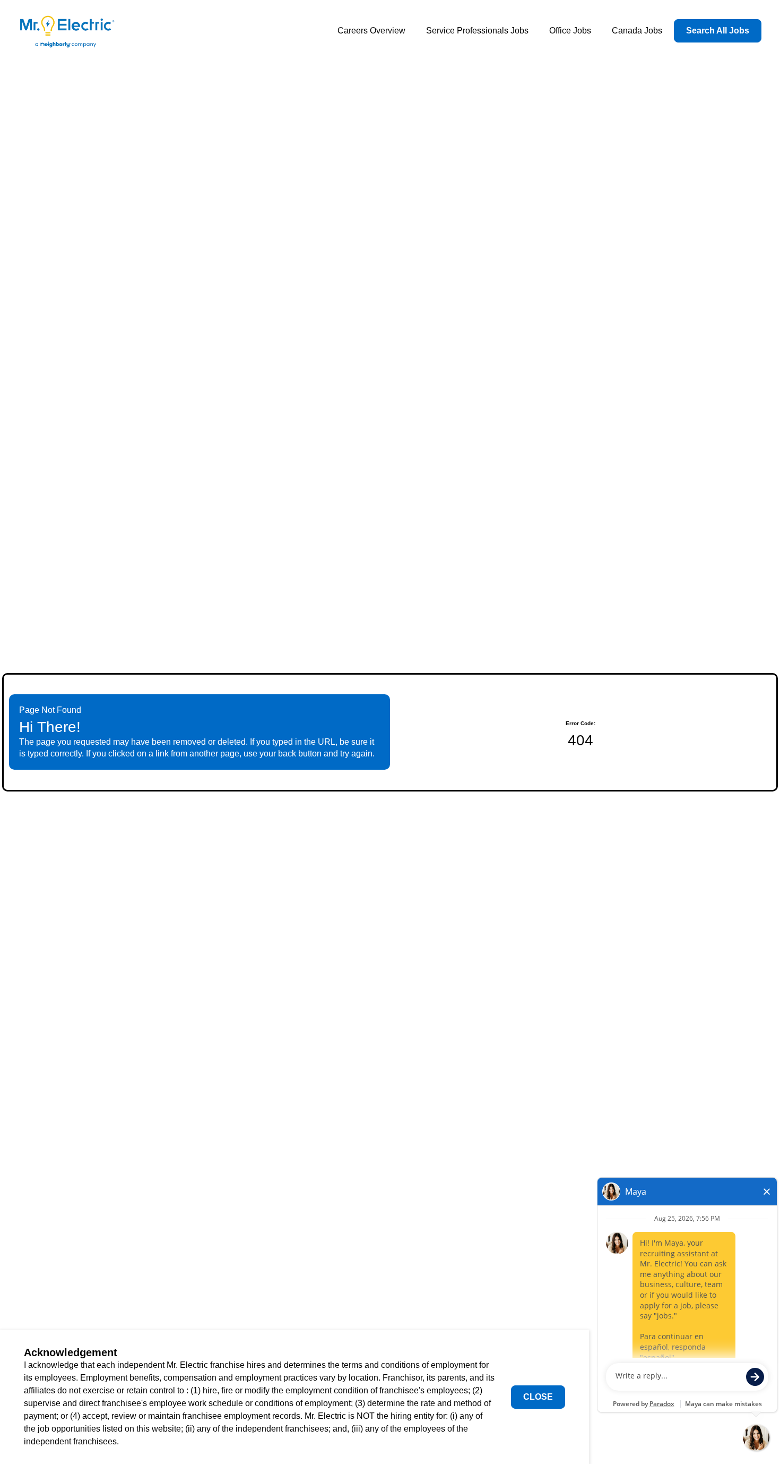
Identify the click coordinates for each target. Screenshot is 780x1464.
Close (538, 1396)
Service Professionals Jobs (477, 30)
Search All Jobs (717, 30)
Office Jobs (570, 30)
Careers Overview (371, 30)
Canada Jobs (637, 30)
